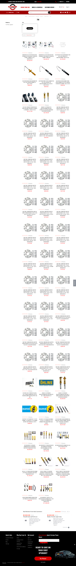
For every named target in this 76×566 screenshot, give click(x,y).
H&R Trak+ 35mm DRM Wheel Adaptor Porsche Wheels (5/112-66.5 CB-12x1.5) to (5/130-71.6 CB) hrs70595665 (29, 343)
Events (7, 539)
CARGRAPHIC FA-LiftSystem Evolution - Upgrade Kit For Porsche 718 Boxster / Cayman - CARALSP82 (46, 56)
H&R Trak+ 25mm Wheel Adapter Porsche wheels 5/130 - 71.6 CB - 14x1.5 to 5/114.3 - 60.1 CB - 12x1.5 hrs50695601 (62, 213)
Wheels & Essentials (37, 7)
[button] (67, 511)
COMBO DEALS (11, 12)
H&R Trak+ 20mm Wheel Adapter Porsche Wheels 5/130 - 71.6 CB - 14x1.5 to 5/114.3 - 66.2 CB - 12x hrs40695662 (62, 135)
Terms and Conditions (21, 546)
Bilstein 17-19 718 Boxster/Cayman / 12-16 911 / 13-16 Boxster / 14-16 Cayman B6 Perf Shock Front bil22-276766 (46, 421)
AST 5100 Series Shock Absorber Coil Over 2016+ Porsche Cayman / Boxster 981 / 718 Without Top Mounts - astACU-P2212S (62, 421)
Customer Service (50, 7)
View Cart (30, 539)
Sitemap (7, 543)
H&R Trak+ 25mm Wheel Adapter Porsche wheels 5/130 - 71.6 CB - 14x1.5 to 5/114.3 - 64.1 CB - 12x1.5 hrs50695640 (29, 318)
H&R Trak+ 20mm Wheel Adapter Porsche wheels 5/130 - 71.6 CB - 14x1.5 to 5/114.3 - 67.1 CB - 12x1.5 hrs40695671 (29, 265)
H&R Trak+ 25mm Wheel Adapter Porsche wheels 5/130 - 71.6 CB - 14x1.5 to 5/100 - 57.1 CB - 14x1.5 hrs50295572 (46, 187)
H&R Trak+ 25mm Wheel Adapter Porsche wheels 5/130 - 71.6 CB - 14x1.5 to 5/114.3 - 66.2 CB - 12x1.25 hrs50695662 (46, 213)
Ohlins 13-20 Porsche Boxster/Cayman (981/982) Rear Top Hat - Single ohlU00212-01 (46, 394)
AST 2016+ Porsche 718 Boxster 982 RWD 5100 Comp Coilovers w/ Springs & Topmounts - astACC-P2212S (29, 108)
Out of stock (63, 45)
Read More (31, 523)
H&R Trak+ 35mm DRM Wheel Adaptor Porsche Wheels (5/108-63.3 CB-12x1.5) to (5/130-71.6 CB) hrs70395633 (63, 369)
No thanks (43, 562)
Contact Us (30, 547)
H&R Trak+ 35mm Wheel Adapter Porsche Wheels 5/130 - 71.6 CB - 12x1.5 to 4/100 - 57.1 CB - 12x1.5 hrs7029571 (62, 109)
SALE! (38, 1)
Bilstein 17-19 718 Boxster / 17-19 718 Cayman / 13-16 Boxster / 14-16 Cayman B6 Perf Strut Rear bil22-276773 (29, 420)
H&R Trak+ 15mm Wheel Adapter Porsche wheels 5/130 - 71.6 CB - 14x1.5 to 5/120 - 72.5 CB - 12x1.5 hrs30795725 (46, 292)
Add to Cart (30, 45)
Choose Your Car (25, 7)
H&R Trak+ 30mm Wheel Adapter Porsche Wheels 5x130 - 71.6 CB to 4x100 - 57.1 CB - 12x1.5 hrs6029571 (46, 135)
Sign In (29, 537)
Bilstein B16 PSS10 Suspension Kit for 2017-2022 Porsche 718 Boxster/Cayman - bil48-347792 (62, 56)
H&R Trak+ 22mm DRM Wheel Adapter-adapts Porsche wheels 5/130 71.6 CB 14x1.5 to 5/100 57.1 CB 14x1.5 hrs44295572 (29, 213)
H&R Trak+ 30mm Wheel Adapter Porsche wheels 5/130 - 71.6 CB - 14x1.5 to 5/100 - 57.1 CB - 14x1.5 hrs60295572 (29, 187)
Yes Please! (43, 558)
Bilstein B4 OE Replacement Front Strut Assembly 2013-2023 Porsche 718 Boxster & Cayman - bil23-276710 (63, 82)
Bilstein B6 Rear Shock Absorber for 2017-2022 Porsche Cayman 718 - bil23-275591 (30, 82)
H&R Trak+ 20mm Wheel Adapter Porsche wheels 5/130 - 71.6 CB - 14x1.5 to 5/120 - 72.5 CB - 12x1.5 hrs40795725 (29, 292)
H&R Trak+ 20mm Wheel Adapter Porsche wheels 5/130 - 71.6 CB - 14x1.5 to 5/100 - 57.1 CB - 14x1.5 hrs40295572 (62, 292)
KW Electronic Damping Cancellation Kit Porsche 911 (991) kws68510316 (30, 498)
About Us (61, 1)
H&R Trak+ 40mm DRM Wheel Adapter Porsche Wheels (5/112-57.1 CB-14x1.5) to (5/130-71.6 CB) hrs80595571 (62, 317)
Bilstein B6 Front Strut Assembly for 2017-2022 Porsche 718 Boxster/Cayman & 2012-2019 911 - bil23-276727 (46, 83)
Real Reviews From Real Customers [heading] (32, 511)
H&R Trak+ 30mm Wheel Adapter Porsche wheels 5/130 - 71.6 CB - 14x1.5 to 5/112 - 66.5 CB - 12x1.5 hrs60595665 (29, 239)
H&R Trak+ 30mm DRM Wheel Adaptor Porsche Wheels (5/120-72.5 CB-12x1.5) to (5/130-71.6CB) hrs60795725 (46, 343)
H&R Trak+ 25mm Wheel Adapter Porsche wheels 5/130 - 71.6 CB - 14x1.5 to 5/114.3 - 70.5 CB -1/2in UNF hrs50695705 (46, 265)
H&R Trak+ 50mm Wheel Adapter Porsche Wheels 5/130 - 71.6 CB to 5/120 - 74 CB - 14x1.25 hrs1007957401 (29, 368)
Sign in (67, 7)
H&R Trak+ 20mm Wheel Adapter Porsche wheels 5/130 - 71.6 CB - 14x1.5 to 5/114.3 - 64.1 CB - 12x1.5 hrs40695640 (46, 318)
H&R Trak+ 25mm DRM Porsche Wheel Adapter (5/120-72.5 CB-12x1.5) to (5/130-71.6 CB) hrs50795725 (63, 343)
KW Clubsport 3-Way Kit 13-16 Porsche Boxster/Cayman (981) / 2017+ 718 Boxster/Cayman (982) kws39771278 (46, 499)
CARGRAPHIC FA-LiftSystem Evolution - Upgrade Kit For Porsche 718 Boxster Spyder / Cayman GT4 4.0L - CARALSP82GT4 (29, 57)
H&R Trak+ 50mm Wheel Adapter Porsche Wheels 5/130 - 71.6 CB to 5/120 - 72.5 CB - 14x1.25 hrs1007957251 (46, 369)
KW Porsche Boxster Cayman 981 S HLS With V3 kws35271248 (62, 446)
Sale (18, 12)
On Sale (18, 548)
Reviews (67, 1)
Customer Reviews (9, 537)
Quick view (30, 43)
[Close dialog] (75, 544)
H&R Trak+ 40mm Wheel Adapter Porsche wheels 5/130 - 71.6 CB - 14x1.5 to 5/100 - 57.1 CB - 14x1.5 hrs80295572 (46, 161)
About (18, 537)
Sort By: (24, 35)
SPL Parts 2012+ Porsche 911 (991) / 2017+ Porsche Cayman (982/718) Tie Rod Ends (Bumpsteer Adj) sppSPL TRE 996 (29, 395)
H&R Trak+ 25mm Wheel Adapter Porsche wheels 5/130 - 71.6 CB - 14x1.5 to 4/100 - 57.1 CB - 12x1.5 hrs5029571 (29, 161)
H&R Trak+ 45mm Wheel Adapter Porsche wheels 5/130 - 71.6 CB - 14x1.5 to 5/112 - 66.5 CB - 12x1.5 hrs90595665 (29, 135)
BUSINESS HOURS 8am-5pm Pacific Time (16, 1)
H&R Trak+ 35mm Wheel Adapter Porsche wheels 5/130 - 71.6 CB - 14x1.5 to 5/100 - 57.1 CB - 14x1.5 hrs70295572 (62, 161)
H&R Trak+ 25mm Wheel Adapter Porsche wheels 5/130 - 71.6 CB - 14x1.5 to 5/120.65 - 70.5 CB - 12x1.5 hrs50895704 (63, 265)
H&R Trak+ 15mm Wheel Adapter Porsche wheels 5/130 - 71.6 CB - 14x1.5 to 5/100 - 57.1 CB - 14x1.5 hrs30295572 (62, 187)
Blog (6, 541)
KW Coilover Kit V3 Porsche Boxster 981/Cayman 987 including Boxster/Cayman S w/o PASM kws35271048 (46, 447)
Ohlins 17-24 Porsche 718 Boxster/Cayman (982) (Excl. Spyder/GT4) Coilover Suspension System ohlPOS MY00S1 (46, 109)
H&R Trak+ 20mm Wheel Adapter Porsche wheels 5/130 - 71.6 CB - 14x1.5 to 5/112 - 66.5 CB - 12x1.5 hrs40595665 (46, 239)
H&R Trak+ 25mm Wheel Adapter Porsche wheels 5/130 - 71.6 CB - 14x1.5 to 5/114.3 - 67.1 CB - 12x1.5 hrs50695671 (62, 239)
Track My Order (31, 545)
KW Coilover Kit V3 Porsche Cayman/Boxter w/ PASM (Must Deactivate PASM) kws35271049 (30, 447)
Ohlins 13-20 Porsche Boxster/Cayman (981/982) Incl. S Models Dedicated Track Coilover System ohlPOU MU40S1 (62, 395)
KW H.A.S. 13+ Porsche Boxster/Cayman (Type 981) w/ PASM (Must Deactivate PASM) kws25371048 (29, 473)
